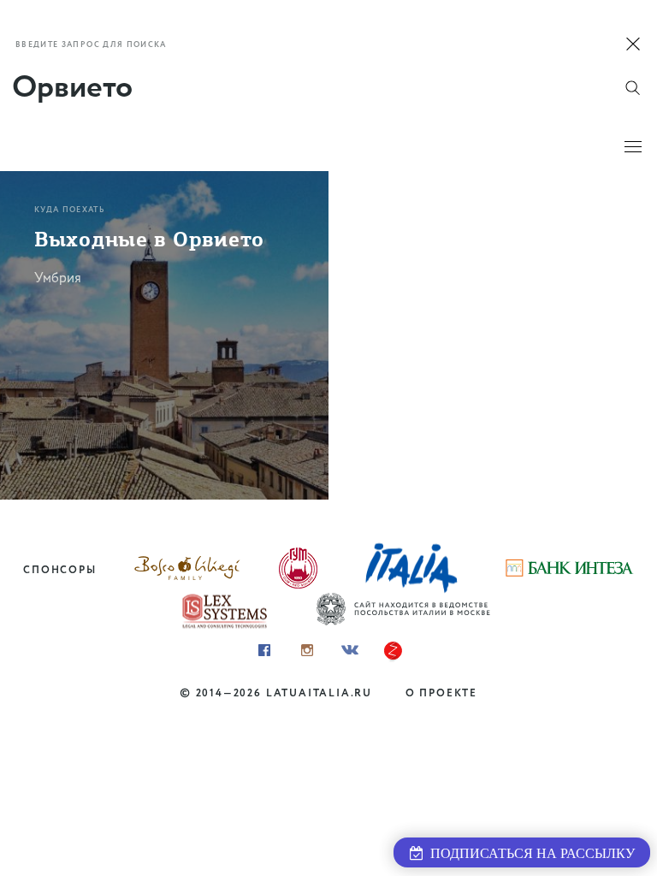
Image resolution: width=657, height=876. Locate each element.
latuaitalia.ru (319, 693)
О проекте (441, 693)
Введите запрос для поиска (91, 44)
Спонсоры (59, 570)
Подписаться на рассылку (529, 853)
